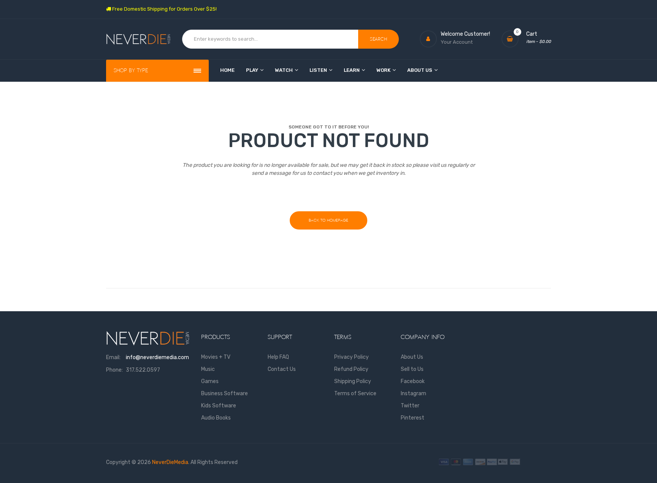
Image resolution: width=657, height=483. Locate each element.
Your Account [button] (457, 42)
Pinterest (412, 418)
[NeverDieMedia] (138, 39)
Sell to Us (412, 369)
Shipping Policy (352, 381)
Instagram (413, 393)
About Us (412, 357)
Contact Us (282, 369)
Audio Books (216, 418)
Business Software (224, 393)
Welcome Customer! (465, 34)
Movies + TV (215, 357)
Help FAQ (278, 357)
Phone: (114, 370)
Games (210, 381)
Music (208, 369)
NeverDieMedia (170, 462)
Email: (113, 357)
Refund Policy (351, 369)
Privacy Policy (351, 357)
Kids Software (218, 405)
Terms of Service (355, 393)
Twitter (410, 405)
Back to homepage (328, 220)
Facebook (413, 381)
